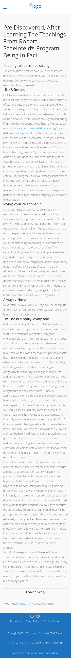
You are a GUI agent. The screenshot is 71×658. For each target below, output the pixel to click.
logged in (25, 603)
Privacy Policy (32, 621)
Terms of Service (52, 621)
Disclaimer (15, 621)
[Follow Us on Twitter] (38, 616)
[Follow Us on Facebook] (32, 616)
